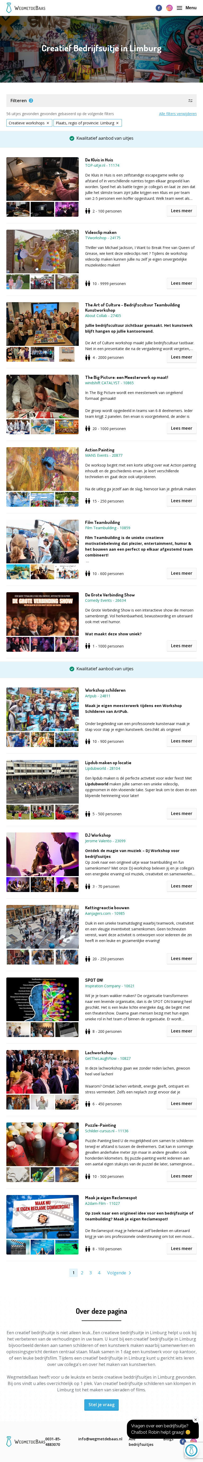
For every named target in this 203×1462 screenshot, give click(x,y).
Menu (191, 8)
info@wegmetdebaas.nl (100, 1438)
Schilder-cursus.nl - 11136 (106, 1130)
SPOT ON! (94, 980)
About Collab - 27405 (103, 315)
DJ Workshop (98, 835)
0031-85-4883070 (53, 1441)
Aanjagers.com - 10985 (105, 913)
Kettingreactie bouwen (107, 907)
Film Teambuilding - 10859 (107, 527)
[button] (101, 100)
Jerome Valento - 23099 (105, 840)
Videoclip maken (101, 232)
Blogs (168, 1438)
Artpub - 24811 (97, 695)
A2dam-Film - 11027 (102, 1203)
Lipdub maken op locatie (108, 762)
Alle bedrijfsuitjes (141, 1441)
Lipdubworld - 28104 (102, 768)
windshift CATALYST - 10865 (109, 382)
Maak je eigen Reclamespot (111, 1197)
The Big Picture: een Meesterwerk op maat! (126, 377)
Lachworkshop (99, 1052)
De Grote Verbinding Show (110, 595)
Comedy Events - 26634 (105, 600)
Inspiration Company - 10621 (110, 985)
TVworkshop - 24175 (103, 237)
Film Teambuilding (102, 522)
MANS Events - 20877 (103, 455)
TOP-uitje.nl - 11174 (102, 165)
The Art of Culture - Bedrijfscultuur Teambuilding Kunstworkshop (132, 307)
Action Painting (99, 449)
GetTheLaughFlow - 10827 (108, 1058)
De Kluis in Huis (99, 159)
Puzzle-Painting (100, 1125)
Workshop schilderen (105, 690)
